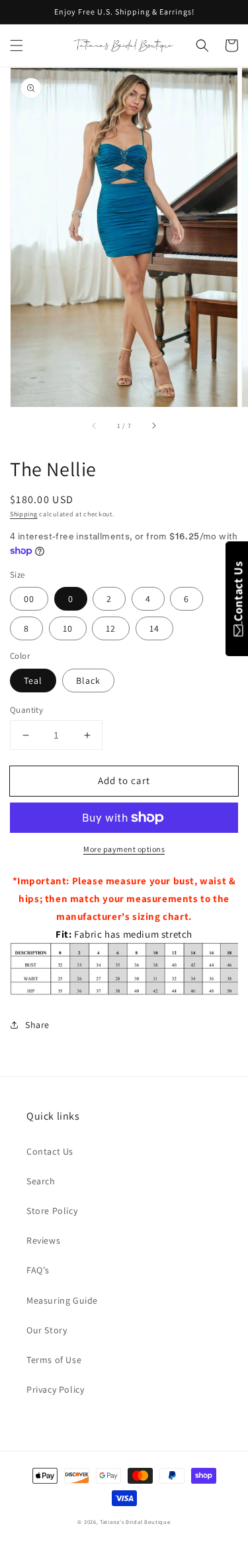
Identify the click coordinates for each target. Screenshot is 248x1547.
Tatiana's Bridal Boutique (135, 1521)
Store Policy (51, 1211)
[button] (16, 45)
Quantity (26, 709)
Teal (33, 680)
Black (88, 680)
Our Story (46, 1330)
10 (68, 628)
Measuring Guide (62, 1300)
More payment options (124, 849)
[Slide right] (153, 425)
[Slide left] (94, 425)
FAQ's (38, 1270)
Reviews (43, 1240)
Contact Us (49, 1151)
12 (111, 628)
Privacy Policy (55, 1389)
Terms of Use (53, 1360)
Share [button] (37, 1025)
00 (29, 599)
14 (154, 628)
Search (41, 1181)
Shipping (24, 514)
